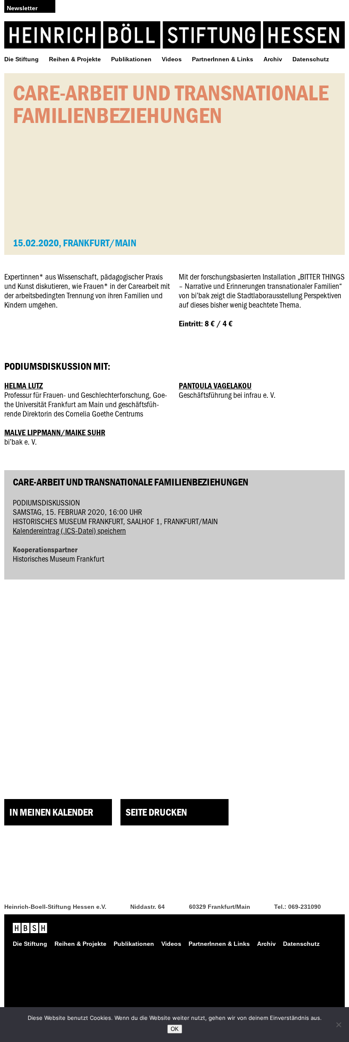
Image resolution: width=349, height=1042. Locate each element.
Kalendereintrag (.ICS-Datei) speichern (69, 530)
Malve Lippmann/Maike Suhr (54, 432)
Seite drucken (156, 812)
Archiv (272, 59)
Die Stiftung (21, 59)
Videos (172, 59)
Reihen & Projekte (75, 59)
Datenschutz (310, 59)
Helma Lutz (23, 385)
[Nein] (338, 1024)
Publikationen (131, 59)
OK (175, 1029)
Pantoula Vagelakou (215, 385)
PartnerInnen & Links (222, 59)
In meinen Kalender (51, 812)
